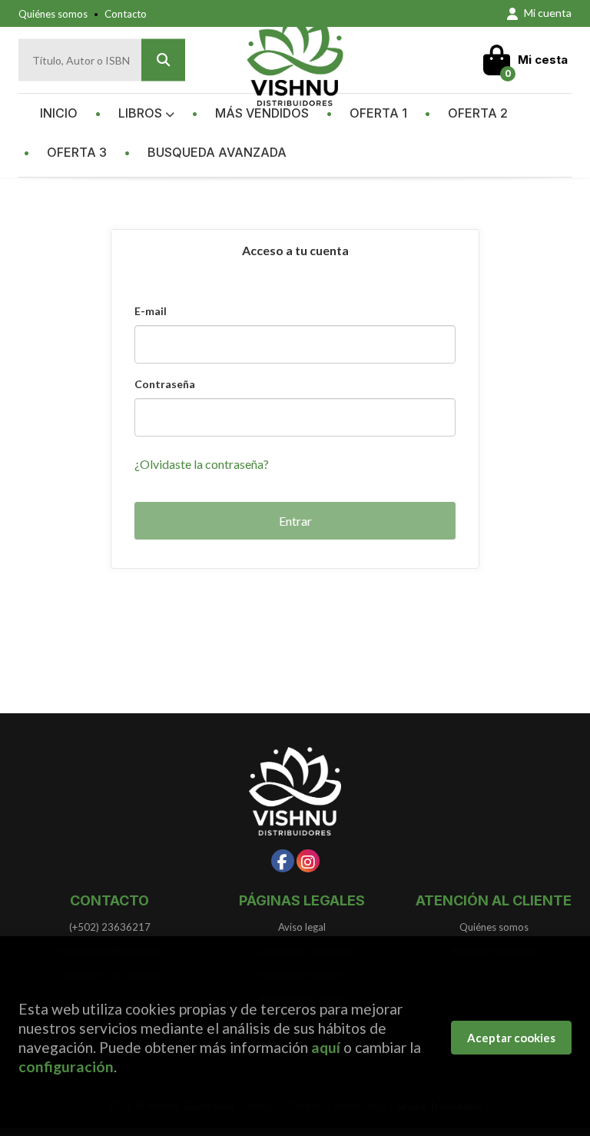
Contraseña (164, 383)
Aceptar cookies (511, 1038)
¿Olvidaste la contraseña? (201, 464)
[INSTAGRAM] (308, 860)
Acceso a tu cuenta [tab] (295, 250)
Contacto (125, 14)
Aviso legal (302, 927)
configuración (66, 1066)
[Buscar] (163, 60)
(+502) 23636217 (110, 927)
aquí (325, 1047)
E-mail (150, 310)
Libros (141, 113)
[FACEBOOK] (282, 860)
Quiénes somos (53, 14)
